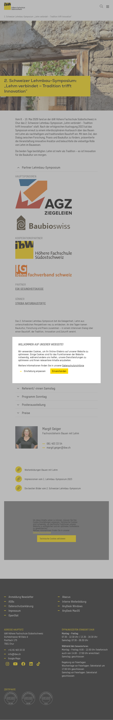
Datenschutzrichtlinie (73, 365)
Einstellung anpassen (35, 371)
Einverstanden (59, 371)
